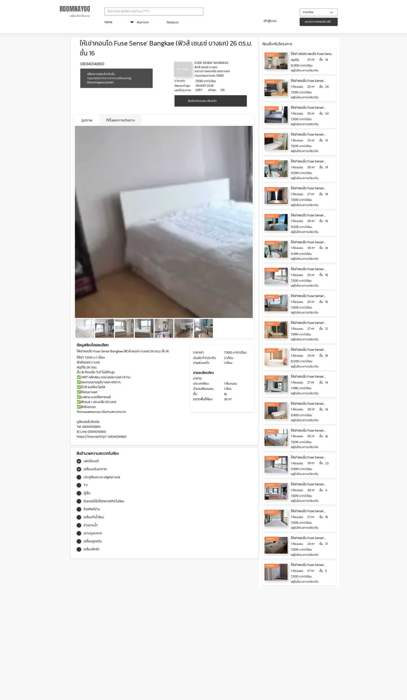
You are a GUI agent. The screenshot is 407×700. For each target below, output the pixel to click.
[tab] (87, 120)
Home (108, 22)
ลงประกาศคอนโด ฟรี (318, 21)
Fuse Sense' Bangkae (211, 62)
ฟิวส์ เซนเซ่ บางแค (206, 67)
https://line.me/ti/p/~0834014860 (101, 436)
